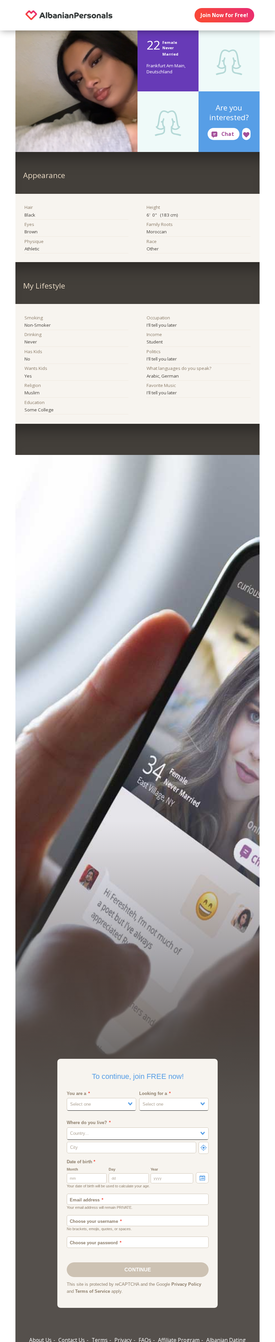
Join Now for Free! (224, 15)
